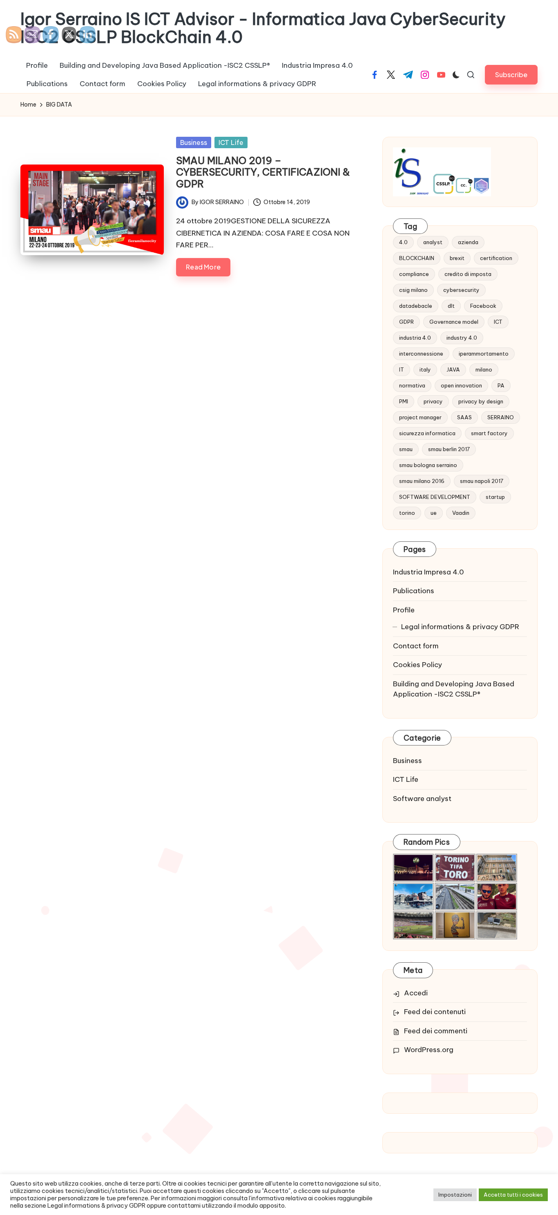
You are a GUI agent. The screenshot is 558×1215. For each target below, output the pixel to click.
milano (483, 369)
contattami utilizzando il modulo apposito (226, 1205)
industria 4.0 (415, 337)
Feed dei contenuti (435, 1011)
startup (495, 497)
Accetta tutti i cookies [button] (513, 1194)
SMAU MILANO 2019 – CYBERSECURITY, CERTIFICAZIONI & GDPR (263, 172)
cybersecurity (461, 290)
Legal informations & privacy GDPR (460, 626)
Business (193, 142)
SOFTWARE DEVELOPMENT (434, 497)
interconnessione (421, 353)
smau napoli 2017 (481, 481)
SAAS (464, 417)
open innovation (461, 385)
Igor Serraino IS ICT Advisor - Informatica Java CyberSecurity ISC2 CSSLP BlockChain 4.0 (263, 28)
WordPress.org (428, 1049)
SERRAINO (500, 417)
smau (406, 449)
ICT (498, 321)
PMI (403, 401)
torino (407, 513)
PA (501, 385)
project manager (420, 417)
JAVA (453, 369)
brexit (457, 258)
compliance (414, 274)
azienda (468, 242)
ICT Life (231, 142)
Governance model (453, 321)
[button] (511, 74)
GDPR (406, 321)
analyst (432, 242)
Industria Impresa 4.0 (428, 571)
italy (425, 369)
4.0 (403, 242)
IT (401, 369)
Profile (404, 609)
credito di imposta (467, 274)
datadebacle (415, 306)
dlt (451, 306)
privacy (433, 401)
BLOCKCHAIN (416, 258)
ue (434, 513)
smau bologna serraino (428, 465)
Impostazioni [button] (455, 1194)
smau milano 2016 (421, 481)
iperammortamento (484, 353)
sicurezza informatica (427, 433)
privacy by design (480, 401)
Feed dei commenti (435, 1030)
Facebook (483, 306)
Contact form (416, 645)
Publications (413, 590)
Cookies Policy (417, 664)
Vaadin (460, 513)
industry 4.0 (461, 337)
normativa (412, 385)
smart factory (489, 433)
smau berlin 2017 (449, 449)
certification (496, 258)
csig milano (413, 290)
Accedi (416, 992)
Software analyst (422, 798)
